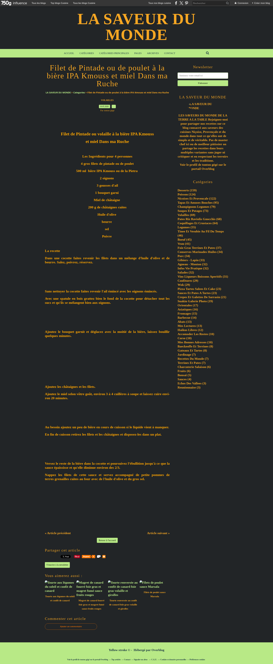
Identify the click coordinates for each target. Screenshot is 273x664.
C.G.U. (154, 659)
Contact (169, 53)
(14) (187, 317)
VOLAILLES (107, 100)
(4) (184, 379)
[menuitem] (68, 53)
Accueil (69, 53)
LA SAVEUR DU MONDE (136, 26)
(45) (185, 239)
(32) (192, 264)
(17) (188, 305)
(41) (184, 243)
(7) (187, 354)
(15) (187, 313)
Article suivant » (158, 533)
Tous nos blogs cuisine (159, 3)
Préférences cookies (197, 659)
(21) (202, 297)
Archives (153, 53)
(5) (184, 375)
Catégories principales (114, 53)
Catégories (86, 53)
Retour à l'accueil (107, 540)
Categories (79, 92)
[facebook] (176, 3)
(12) (190, 330)
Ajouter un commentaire (71, 626)
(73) (193, 210)
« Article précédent (58, 533)
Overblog (158, 650)
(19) (195, 301)
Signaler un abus (141, 659)
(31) (203, 276)
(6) (194, 367)
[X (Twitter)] (181, 3)
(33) (191, 260)
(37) (199, 247)
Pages (138, 53)
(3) (192, 383)
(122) (197, 198)
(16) (188, 309)
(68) (200, 219)
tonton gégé (210, 164)
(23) (199, 289)
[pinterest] (186, 3)
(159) (187, 190)
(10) (196, 334)
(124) (187, 194)
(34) (200, 252)
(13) (185, 321)
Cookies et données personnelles (173, 659)
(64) (198, 223)
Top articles (116, 659)
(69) (186, 215)
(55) (187, 227)
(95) (198, 202)
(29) (188, 280)
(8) (195, 346)
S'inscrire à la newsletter (57, 565)
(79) (196, 206)
